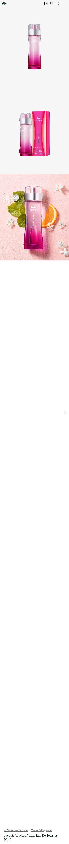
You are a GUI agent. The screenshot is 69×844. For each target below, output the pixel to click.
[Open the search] (58, 3)
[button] (52, 3)
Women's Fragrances (41, 830)
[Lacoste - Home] (4, 3)
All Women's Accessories (16, 830)
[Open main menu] (65, 3)
